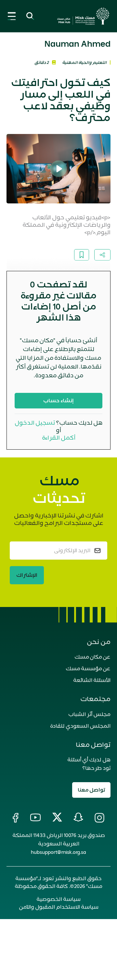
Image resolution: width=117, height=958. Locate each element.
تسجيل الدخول (35, 422)
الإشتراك (26, 575)
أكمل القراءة (58, 437)
